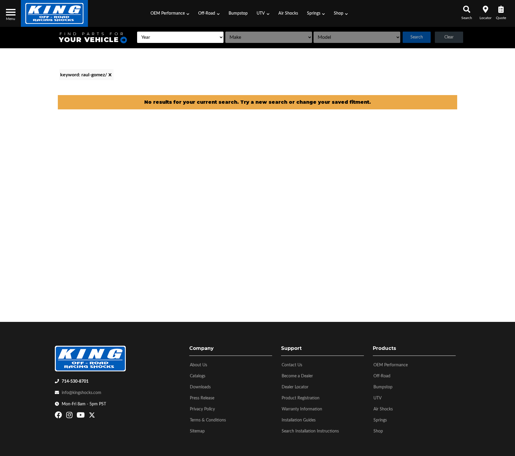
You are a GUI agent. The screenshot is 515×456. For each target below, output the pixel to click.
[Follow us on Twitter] (92, 416)
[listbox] (180, 37)
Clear (449, 37)
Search (416, 37)
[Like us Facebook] (59, 416)
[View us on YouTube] (81, 416)
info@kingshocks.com (81, 393)
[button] (170, 13)
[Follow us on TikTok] (98, 416)
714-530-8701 (75, 381)
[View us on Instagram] (70, 416)
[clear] (110, 75)
